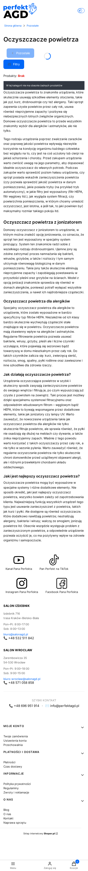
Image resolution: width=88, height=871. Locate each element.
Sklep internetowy (39, 833)
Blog (6, 809)
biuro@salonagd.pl (15, 634)
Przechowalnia (13, 745)
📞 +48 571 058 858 (18, 683)
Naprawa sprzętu (14, 822)
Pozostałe (33, 25)
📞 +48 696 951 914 (24, 706)
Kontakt (8, 818)
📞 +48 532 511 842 (18, 638)
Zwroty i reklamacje (16, 792)
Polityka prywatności (17, 784)
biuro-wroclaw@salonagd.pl (21, 679)
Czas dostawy (12, 766)
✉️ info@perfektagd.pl (62, 706)
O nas (7, 814)
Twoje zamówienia (15, 736)
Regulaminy (11, 788)
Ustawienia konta (14, 740)
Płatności (9, 762)
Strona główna (13, 25)
